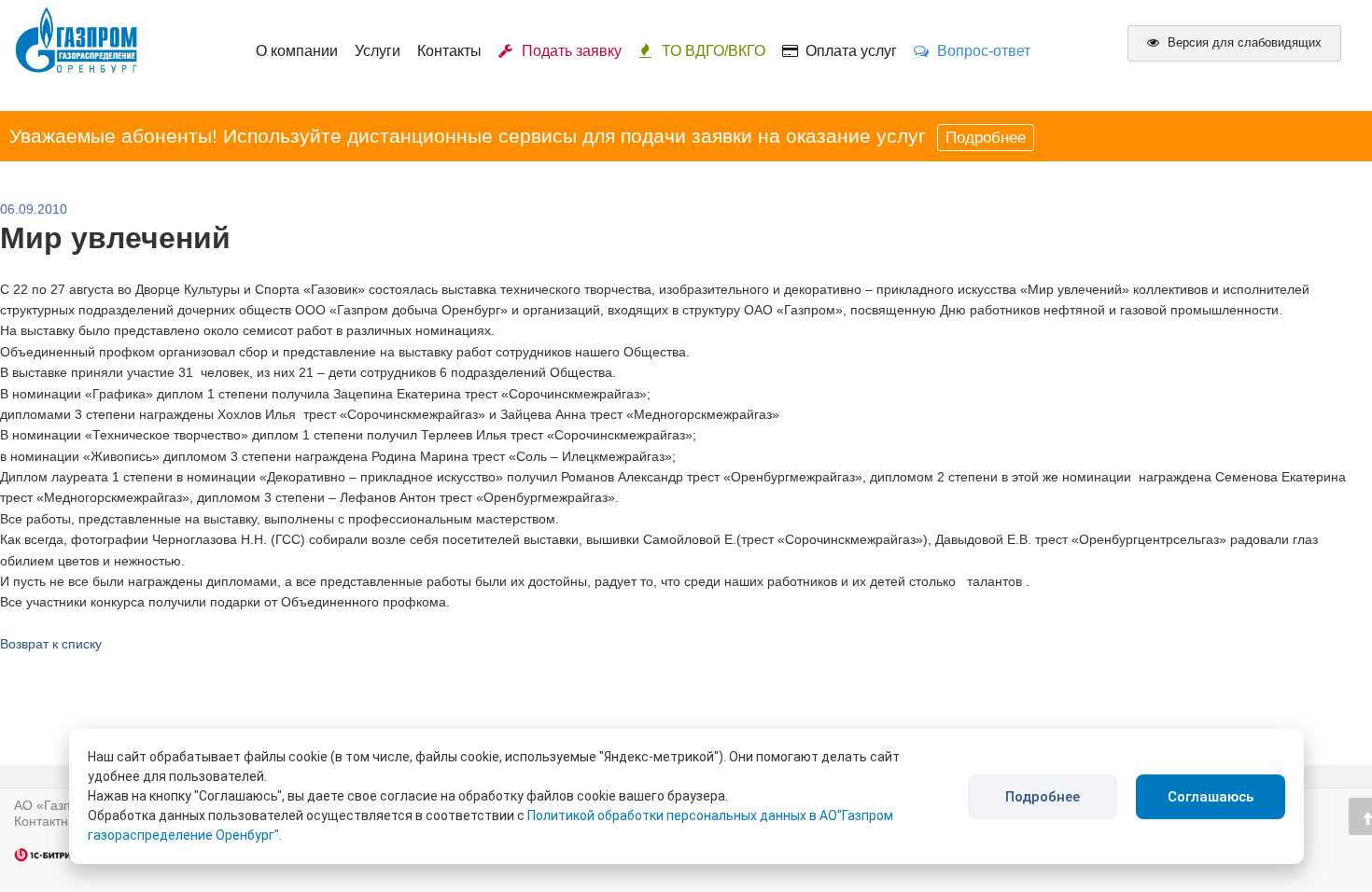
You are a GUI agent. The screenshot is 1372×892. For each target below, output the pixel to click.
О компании (297, 51)
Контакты (449, 51)
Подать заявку (568, 51)
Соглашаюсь (1210, 796)
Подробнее (985, 137)
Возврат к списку (51, 643)
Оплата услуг (847, 51)
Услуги (377, 51)
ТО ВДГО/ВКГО (713, 51)
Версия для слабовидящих (1243, 42)
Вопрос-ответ (980, 51)
